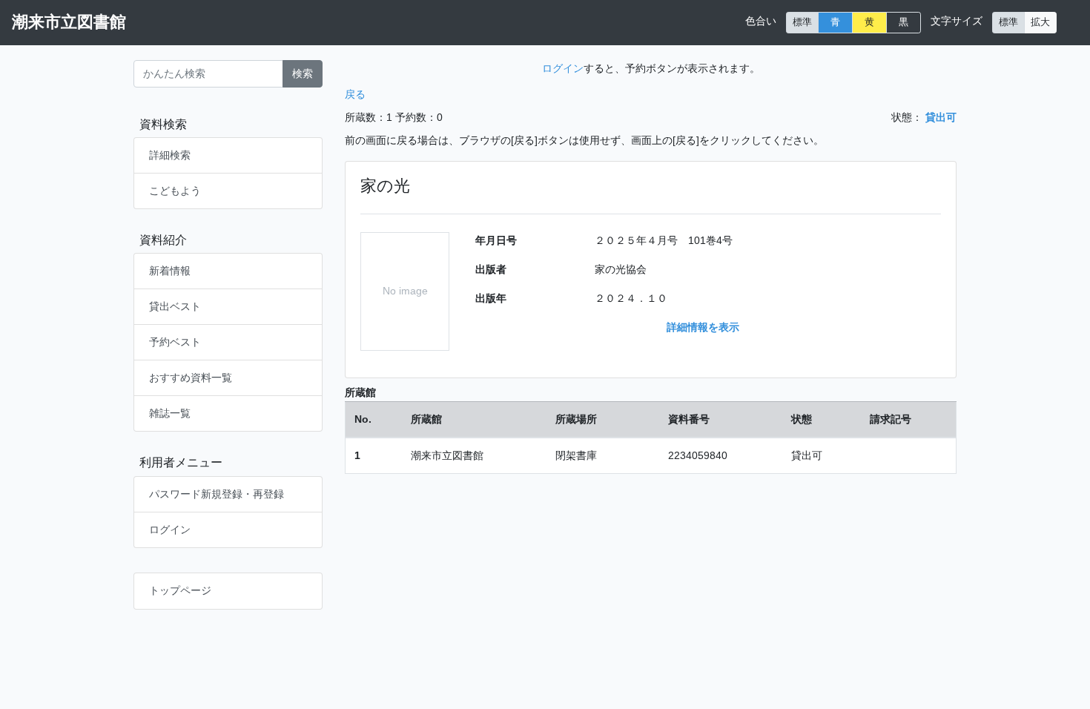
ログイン (170, 529)
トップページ (180, 590)
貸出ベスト (175, 306)
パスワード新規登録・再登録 (216, 494)
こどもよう (175, 191)
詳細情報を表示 (703, 327)
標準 (802, 22)
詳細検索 (170, 155)
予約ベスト (175, 342)
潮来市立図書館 (69, 22)
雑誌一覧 (170, 413)
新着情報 (170, 271)
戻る (355, 94)
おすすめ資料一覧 (190, 377)
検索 (302, 73)
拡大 (1040, 22)
